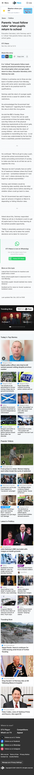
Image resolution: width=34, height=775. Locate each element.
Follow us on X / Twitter (12, 737)
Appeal (20, 733)
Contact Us (4, 756)
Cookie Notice (14, 756)
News (4, 18)
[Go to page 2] (12, 326)
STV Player (5, 730)
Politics (11, 18)
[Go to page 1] (10, 326)
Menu (7, 3)
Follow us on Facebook (12, 741)
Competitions (22, 730)
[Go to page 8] (21, 326)
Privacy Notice (24, 754)
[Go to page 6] (18, 326)
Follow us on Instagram (12, 749)
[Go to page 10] (24, 326)
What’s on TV (6, 733)
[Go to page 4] (15, 326)
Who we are (4, 754)
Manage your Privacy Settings (12, 762)
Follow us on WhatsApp (12, 745)
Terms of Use (14, 754)
